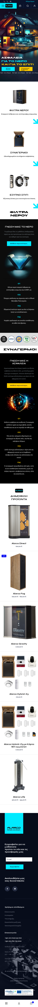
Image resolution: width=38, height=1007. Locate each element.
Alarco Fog (19, 593)
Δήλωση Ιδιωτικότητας (19, 981)
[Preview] (35, 511)
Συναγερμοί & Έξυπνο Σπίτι (25, 69)
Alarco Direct (19, 543)
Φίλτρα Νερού (8, 69)
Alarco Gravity (19, 644)
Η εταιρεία (9, 915)
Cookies (19, 983)
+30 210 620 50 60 (13, 938)
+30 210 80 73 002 (13, 941)
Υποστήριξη (9, 919)
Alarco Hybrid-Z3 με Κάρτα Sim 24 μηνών (19, 745)
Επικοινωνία (10, 912)
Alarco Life (19, 797)
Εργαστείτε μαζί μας (13, 922)
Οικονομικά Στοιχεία (13, 926)
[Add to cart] (35, 505)
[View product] (35, 508)
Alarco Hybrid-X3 (19, 694)
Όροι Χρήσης (19, 978)
